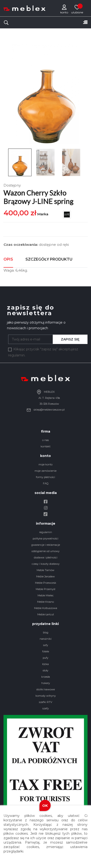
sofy (45, 645)
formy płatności (45, 477)
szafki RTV (45, 702)
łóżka (45, 664)
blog (45, 632)
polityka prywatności (45, 538)
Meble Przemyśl (45, 589)
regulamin (45, 532)
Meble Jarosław (45, 576)
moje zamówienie (45, 470)
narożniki (46, 638)
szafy (45, 708)
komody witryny (45, 695)
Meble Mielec (46, 595)
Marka (42, 214)
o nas (45, 440)
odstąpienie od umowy (46, 551)
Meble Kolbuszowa (45, 608)
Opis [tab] (8, 259)
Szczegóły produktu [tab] (48, 259)
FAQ (45, 483)
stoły (45, 670)
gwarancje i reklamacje (45, 544)
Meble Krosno (45, 601)
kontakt (45, 446)
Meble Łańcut (45, 614)
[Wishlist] (77, 7)
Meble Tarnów (45, 570)
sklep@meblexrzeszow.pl (49, 409)
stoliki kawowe (45, 689)
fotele (45, 651)
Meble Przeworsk (45, 582)
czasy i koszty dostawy (46, 563)
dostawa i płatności (45, 557)
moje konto (45, 464)
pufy (45, 657)
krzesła (45, 676)
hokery (45, 683)
